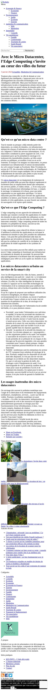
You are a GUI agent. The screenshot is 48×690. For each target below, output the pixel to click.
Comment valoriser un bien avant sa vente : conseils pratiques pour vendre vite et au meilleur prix (26, 551)
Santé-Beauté (11, 608)
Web (7, 619)
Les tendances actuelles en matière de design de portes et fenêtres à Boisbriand (24, 562)
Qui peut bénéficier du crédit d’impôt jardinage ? (25, 537)
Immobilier (10, 599)
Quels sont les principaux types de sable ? (22, 539)
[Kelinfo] (5, 2)
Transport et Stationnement (16, 612)
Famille (9, 592)
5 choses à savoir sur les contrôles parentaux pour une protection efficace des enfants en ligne (25, 542)
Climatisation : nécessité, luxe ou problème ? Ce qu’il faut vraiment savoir (24, 534)
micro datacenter (10, 180)
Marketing (10, 603)
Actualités (16, 72)
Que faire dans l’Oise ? (15, 555)
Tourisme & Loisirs (13, 610)
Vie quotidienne (12, 616)
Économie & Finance (14, 585)
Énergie (9, 588)
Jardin (8, 601)
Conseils (9, 579)
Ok (12, 688)
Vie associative (11, 614)
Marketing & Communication (32, 72)
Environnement (12, 590)
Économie (10, 583)
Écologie (9, 581)
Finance (9, 594)
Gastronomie (11, 596)
